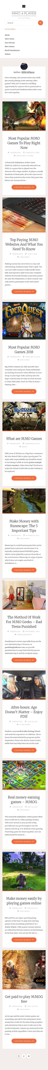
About (7, 35)
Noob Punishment (12, 50)
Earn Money (10, 43)
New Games (9, 46)
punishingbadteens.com (15, 647)
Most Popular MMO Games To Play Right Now (23, 143)
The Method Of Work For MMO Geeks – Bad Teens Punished (24, 622)
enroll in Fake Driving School (28, 731)
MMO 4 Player (24, 13)
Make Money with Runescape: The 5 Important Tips (24, 526)
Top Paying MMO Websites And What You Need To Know (24, 244)
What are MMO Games (24, 439)
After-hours (9, 39)
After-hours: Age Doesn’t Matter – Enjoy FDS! (24, 712)
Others (7, 54)
